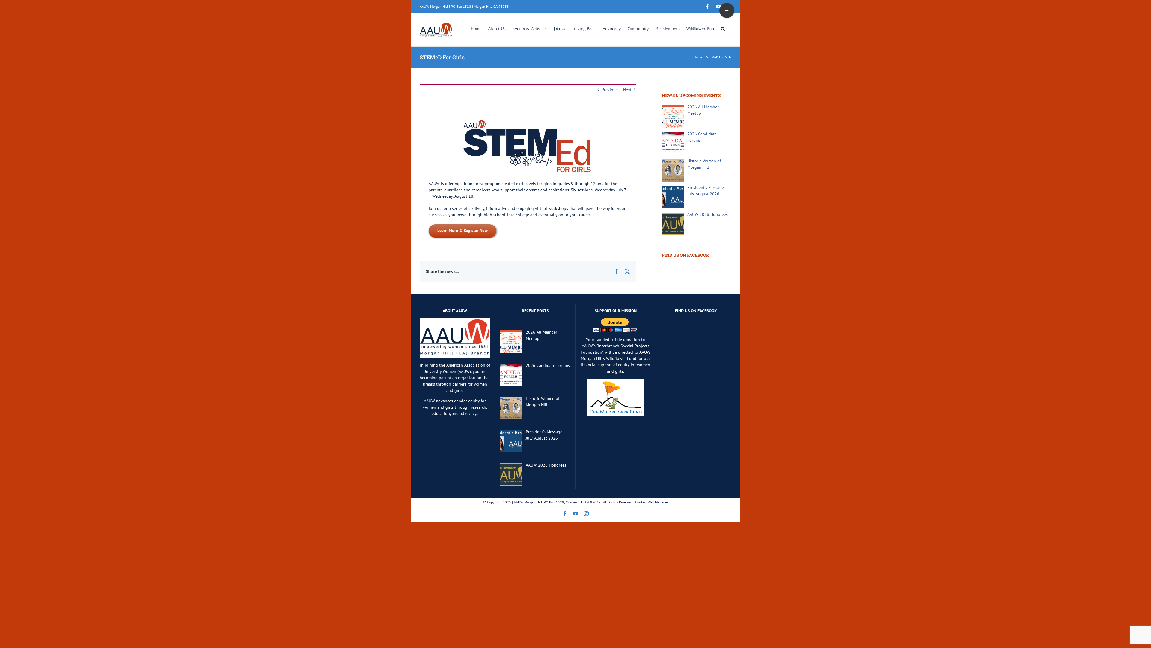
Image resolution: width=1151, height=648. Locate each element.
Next (627, 89)
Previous (609, 89)
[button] (723, 28)
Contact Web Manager (651, 502)
